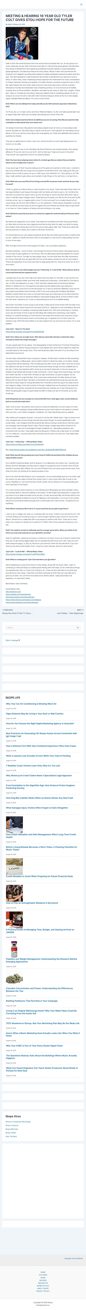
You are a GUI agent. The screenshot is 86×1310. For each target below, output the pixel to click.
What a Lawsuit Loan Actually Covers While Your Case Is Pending (38, 756)
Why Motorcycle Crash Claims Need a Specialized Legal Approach (39, 775)
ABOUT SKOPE (43, 1288)
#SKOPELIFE (43, 1283)
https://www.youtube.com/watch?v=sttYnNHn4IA (25, 444)
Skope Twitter (10, 1133)
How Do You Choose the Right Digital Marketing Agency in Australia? (40, 723)
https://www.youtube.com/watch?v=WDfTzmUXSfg (25, 554)
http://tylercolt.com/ (13, 592)
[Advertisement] (43, 1180)
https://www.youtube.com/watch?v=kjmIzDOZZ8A (25, 332)
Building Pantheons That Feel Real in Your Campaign (32, 1001)
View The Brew (11, 1136)
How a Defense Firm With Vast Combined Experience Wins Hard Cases (41, 746)
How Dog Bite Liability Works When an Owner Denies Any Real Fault (39, 798)
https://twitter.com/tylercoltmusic (18, 594)
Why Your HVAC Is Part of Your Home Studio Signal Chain (34, 1045)
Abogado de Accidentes (73, 1258)
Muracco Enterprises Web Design (18, 1122)
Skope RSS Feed (11, 1129)
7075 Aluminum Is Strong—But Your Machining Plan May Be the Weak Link (42, 1023)
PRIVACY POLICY (43, 1291)
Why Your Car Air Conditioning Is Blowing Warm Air (31, 704)
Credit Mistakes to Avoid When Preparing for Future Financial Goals (39, 876)
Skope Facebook (11, 1125)
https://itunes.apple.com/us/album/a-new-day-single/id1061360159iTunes (37, 450)
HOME (43, 1272)
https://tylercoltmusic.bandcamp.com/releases (23, 600)
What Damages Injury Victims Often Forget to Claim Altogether (37, 808)
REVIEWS (43, 1280)
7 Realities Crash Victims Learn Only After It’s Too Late (33, 765)
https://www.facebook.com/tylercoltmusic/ (22, 602)
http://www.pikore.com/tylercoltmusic (20, 597)
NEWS (43, 1278)
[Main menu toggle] (81, 4)
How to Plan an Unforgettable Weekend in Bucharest (32, 903)
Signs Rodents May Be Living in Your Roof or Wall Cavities (34, 713)
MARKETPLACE (43, 1286)
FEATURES (43, 1275)
